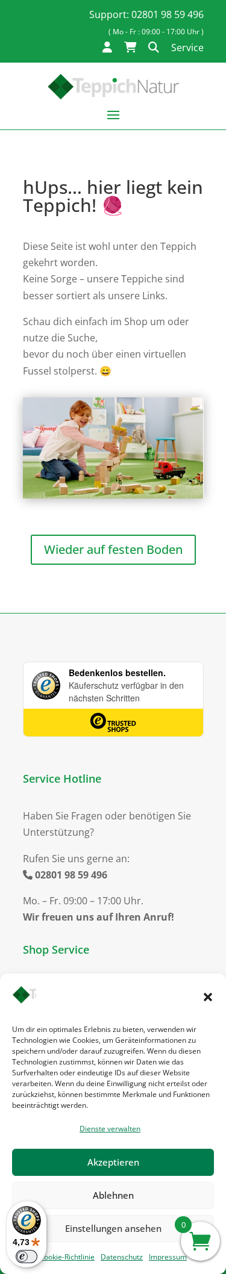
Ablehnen (113, 1195)
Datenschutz (122, 1257)
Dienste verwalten (110, 1128)
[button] (208, 997)
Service (187, 47)
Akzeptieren (113, 1162)
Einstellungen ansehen (113, 1228)
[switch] (26, 1256)
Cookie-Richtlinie (67, 1257)
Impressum (168, 1257)
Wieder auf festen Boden (113, 549)
